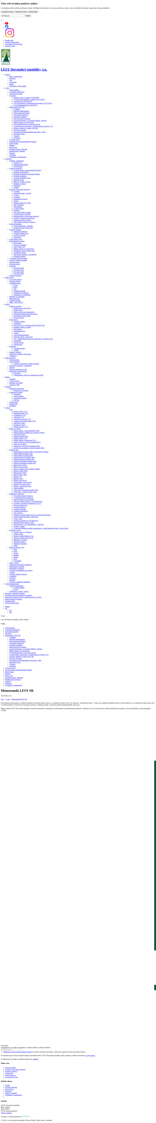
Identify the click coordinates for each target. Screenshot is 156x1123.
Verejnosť (8, 159)
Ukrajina (16, 136)
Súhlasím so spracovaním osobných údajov (17, 1052)
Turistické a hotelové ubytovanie (20, 354)
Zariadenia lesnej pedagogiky (23, 228)
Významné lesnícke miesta (18, 258)
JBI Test (16, 400)
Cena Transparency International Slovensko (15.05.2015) (33, 103)
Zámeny (12, 367)
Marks (11, 84)
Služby (7, 304)
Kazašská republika (20, 117)
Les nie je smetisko (20, 245)
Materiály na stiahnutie (17, 297)
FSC (15, 289)
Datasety (12, 153)
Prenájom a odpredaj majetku (15, 593)
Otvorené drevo (14, 264)
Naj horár (12, 266)
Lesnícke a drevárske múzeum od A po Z (27, 503)
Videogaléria (18, 207)
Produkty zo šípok (20, 184)
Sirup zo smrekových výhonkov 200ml (27, 469)
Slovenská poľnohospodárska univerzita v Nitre (30, 132)
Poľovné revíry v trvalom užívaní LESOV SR (29, 325)
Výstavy (16, 195)
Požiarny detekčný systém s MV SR (26, 128)
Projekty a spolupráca (16, 161)
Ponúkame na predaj (20, 199)
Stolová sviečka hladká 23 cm (24, 536)
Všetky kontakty (6, 1113)
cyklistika (17, 109)
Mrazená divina (19, 180)
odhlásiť (36, 1059)
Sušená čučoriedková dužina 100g (25, 461)
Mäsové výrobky (15, 429)
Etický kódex (13, 143)
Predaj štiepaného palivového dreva (25, 314)
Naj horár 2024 (19, 272)
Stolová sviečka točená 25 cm (23, 538)
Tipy (10, 80)
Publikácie (17, 186)
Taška (16, 545)
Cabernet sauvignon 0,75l (22, 419)
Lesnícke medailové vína (22, 178)
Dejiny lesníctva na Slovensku (24, 500)
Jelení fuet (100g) (19, 434)
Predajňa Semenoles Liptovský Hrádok (27, 174)
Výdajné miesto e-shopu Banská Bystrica (27, 170)
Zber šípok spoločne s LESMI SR (25, 254)
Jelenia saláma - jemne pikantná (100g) (27, 431)
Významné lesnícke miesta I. (23, 496)
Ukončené (17, 373)
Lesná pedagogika (15, 224)
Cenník (16, 333)
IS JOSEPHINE (19, 588)
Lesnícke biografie (20, 509)
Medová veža (18, 478)
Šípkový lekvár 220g (21, 467)
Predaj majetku (14, 360)
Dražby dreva (18, 310)
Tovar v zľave (14, 563)
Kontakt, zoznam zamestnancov (24, 218)
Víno (11, 410)
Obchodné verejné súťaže (13, 44)
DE (10, 612)
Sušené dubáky (19, 488)
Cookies (12, 572)
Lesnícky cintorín (19, 235)
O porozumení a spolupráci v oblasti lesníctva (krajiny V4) (33, 126)
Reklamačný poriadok (16, 567)
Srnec (15, 551)
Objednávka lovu (19, 331)
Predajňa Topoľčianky (21, 172)
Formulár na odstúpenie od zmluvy (21, 570)
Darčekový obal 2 (20, 425)
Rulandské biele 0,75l (21, 413)
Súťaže (16, 201)
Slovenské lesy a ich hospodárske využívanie (29, 524)
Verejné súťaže (19, 343)
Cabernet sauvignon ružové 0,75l (25, 421)
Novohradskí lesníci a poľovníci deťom (27, 124)
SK (6, 608)
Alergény (12, 578)
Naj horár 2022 (19, 268)
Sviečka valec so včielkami (23, 532)
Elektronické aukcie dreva (22, 308)
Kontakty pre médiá (16, 383)
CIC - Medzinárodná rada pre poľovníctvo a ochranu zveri (33, 339)
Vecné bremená (14, 362)
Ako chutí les (18, 513)
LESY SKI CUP (19, 247)
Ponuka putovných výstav (22, 203)
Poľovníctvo (13, 320)
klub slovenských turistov (22, 119)
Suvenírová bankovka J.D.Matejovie (26, 521)
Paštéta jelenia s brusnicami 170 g (25, 440)
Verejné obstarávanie (12, 42)
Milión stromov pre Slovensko (24, 122)
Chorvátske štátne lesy (21, 115)
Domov (7, 75)
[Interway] (26, 1117)
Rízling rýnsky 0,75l (20, 411)
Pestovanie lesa (14, 298)
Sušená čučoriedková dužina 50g (25, 463)
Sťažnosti (12, 155)
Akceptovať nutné (20, 12)
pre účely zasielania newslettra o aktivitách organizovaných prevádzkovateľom (44, 1052)
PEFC (16, 287)
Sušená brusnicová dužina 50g (24, 459)
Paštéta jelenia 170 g (20, 438)
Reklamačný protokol (16, 568)
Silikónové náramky (20, 544)
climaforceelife (10, 601)
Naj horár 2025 (19, 274)
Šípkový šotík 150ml (20, 471)
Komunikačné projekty (17, 241)
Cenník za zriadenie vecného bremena (26, 364)
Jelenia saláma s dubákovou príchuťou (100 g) (29, 433)
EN (10, 610)
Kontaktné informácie (16, 388)
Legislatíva (17, 323)
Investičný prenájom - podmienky (20, 365)
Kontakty (8, 387)
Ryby (15, 559)
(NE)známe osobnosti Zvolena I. (24, 222)
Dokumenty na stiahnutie (22, 295)
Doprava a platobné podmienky (19, 582)
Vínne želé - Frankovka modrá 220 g (26, 490)
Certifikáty (12, 576)
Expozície (17, 197)
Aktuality (12, 379)
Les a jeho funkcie (15, 279)
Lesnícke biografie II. (21, 511)
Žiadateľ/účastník (19, 291)
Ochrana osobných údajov (22, 220)
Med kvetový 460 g (20, 465)
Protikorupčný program (17, 151)
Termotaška (17, 561)
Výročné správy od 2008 (22, 214)
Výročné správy (14, 140)
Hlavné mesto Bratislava (22, 113)
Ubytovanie (9, 1073)
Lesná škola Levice (15, 239)
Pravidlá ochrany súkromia (18, 149)
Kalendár (12, 78)
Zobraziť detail (33, 12)
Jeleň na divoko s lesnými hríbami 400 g (27, 442)
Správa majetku (10, 358)
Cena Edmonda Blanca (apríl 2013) (25, 105)
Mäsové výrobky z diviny (22, 182)
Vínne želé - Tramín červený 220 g (25, 492)
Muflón (16, 555)
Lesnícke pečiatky (20, 507)
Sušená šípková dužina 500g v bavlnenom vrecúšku (31, 452)
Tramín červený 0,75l (21, 427)
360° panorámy (19, 205)
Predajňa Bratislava (20, 176)
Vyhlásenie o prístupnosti (17, 157)
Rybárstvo (12, 346)
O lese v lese (18, 519)
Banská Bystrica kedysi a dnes (24, 522)
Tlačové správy (14, 381)
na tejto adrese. (90, 1055)
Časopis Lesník (14, 385)
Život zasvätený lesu (20, 505)
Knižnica (17, 210)
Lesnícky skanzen (15, 230)
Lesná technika (19, 396)
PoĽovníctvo (9, 1089)
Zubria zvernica (14, 262)
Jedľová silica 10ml (20, 475)
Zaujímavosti (18, 344)
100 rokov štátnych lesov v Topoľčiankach (28, 501)
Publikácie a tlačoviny (16, 494)
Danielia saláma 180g (21, 436)
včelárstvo (17, 138)
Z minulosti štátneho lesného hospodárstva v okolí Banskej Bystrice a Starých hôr (41, 528)
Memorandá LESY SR (17, 107)
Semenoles (17, 394)
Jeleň (15, 549)
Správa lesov (9, 277)
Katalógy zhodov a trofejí (22, 327)
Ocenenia (12, 96)
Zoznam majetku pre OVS (18, 369)
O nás (7, 88)
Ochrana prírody (14, 281)
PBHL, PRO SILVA (16, 302)
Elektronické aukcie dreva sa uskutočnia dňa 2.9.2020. (23, 597)
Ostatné (16, 187)
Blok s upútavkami (15, 76)
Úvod (15, 285)
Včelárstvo (13, 356)
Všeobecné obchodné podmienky (20, 565)
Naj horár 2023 (19, 270)
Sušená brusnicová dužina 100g (24, 457)
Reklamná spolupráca (21, 164)
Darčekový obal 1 (20, 423)
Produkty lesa (13, 450)
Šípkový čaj (18, 477)
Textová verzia (10, 46)
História (12, 145)
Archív (16, 589)
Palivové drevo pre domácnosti (24, 312)
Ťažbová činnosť (15, 300)
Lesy (2, 699)
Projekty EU (18, 163)
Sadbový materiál (15, 352)
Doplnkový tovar (15, 530)
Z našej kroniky (19, 209)
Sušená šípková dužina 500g (23, 454)
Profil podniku (14, 90)
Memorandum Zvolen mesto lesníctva (26, 216)
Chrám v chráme (19, 526)
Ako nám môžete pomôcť (22, 212)
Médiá (7, 377)
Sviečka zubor (18, 534)
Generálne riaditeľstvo (16, 92)
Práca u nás (13, 147)
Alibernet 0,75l (19, 417)
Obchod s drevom (15, 276)
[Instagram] (9, 37)
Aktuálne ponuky (19, 321)
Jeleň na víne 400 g (20, 444)
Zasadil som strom (20, 253)
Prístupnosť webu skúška (17, 86)
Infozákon (12, 406)
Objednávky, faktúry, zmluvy (19, 591)
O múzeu (17, 191)
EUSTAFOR (18, 166)
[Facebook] (6, 27)
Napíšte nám (9, 40)
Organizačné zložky (16, 94)
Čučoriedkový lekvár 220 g (23, 482)
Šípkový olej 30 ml (20, 480)
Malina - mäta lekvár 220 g (23, 486)
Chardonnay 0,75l (20, 415)
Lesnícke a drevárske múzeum (19, 189)
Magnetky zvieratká (20, 540)
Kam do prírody (10, 1067)
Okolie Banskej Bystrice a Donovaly (26, 517)
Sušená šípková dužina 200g (23, 455)
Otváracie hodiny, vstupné (22, 193)
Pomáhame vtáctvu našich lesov (24, 251)
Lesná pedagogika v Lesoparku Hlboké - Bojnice (30, 120)
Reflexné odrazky (19, 542)
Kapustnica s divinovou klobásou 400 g (27, 446)
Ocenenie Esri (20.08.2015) (23, 101)
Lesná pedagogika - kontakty (23, 226)
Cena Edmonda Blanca (21, 335)
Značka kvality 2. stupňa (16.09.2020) (26, 97)
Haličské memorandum (21, 111)
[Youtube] (6, 24)
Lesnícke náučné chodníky (18, 260)
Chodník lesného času (21, 233)
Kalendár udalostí (19, 256)
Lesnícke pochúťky (15, 168)
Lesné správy (13, 402)
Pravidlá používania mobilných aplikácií (18, 595)
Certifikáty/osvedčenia (21, 293)
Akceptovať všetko (7, 12)
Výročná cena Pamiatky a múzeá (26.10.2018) (29, 99)
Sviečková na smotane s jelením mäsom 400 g (29, 448)
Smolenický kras (19, 134)
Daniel (16, 557)
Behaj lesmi (17, 243)
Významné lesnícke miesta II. (23, 498)
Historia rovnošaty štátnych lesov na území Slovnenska (32, 515)
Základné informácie (20, 231)
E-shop (7, 408)
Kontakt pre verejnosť (21, 390)
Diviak (16, 553)
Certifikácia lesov (15, 283)
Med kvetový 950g (20, 473)
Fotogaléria (17, 237)
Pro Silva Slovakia (20, 130)
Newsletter (13, 82)
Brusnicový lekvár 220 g (22, 484)
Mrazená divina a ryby (16, 547)
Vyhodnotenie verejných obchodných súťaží (28, 375)
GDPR (7, 1085)
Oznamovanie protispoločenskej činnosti (22, 142)
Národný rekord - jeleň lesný (23, 337)
